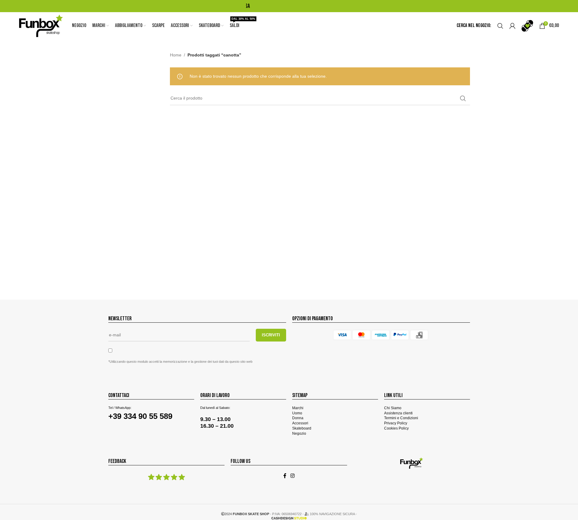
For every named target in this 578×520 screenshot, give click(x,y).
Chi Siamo (392, 408)
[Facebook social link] (285, 476)
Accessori (300, 423)
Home (175, 55)
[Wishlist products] (527, 26)
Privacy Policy (395, 423)
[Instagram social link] (293, 476)
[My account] (512, 26)
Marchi (297, 408)
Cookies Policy (396, 428)
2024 (247, 514)
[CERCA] (463, 98)
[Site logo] (41, 25)
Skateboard (301, 428)
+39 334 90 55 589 (140, 416)
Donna (297, 418)
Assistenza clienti (398, 413)
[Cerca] (500, 26)
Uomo (297, 413)
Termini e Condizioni (401, 418)
